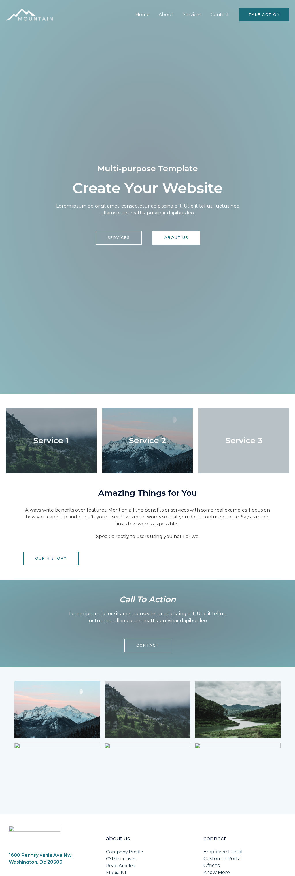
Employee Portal (223, 851)
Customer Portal (222, 858)
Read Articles (120, 865)
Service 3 (244, 440)
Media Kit (116, 872)
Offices (211, 865)
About (166, 14)
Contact (220, 14)
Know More (216, 872)
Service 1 (51, 440)
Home (142, 14)
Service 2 (147, 440)
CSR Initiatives (121, 858)
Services (192, 14)
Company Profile (124, 851)
